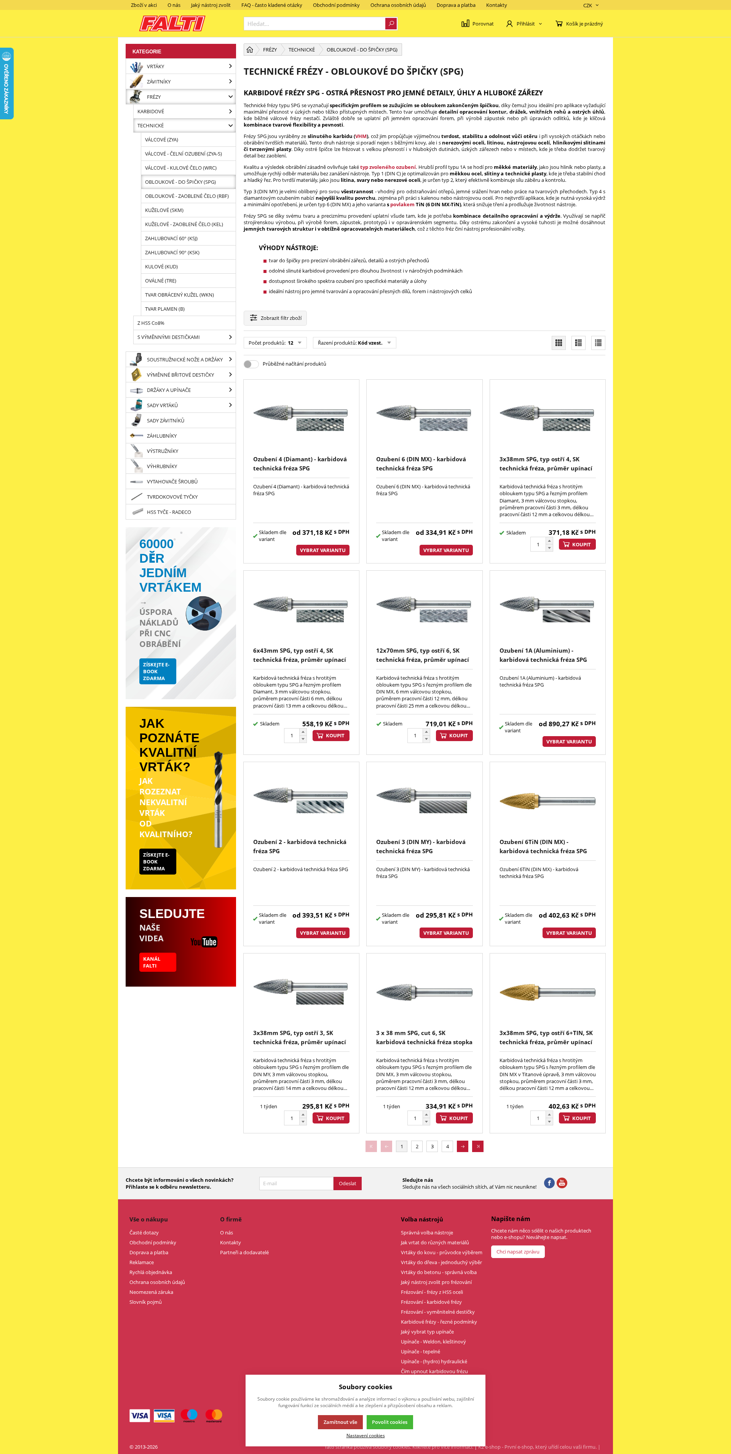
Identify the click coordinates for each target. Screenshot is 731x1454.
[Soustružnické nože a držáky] (230, 359)
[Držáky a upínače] (230, 390)
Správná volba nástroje (427, 1232)
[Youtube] (562, 1183)
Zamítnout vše (340, 1422)
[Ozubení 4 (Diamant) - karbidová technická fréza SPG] (301, 418)
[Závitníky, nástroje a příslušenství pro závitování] (230, 81)
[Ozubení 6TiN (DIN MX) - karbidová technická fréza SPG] (548, 801)
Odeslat (347, 1183)
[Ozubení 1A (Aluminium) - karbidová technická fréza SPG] (548, 609)
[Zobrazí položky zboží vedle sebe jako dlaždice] (559, 343)
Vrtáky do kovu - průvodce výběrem (441, 1252)
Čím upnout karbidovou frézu (434, 1371)
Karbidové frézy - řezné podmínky (439, 1321)
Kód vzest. (370, 342)
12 (290, 342)
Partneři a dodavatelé (244, 1252)
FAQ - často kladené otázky (271, 5)
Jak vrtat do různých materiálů (435, 1242)
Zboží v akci (144, 5)
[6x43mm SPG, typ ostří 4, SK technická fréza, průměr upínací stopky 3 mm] (301, 609)
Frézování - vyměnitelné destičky (438, 1311)
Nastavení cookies (365, 1435)
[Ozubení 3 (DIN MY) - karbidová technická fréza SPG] (424, 801)
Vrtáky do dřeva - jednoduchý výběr (441, 1262)
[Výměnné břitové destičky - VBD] (230, 374)
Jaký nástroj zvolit (211, 5)
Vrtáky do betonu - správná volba (439, 1272)
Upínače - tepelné (420, 1351)
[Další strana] (462, 1146)
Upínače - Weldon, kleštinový (433, 1341)
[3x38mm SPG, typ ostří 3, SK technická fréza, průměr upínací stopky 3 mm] (301, 992)
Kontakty (496, 5)
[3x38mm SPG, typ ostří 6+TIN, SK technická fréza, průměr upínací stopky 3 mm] (548, 992)
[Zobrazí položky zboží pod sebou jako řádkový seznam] (578, 343)
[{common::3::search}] (391, 23)
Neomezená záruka (151, 1292)
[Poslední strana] (478, 1146)
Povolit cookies (389, 1422)
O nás (174, 5)
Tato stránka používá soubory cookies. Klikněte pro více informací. (398, 1446)
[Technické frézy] (230, 125)
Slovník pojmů (145, 1301)
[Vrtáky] (230, 66)
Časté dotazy (144, 1232)
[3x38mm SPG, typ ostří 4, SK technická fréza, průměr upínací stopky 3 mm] (548, 418)
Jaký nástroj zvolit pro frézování (436, 1282)
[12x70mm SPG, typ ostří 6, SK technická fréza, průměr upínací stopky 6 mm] (424, 609)
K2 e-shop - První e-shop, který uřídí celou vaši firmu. (537, 1446)
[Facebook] (549, 1183)
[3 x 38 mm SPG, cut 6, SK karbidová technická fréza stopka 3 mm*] (424, 992)
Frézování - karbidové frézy (431, 1301)
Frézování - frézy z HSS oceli (432, 1292)
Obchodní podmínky (336, 5)
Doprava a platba (456, 5)
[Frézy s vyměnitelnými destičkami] (230, 337)
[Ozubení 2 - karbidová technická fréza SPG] (301, 801)
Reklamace (141, 1262)
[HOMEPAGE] (249, 49)
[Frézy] (230, 96)
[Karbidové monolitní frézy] (230, 111)
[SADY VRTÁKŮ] (230, 405)
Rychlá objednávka (150, 1272)
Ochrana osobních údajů (398, 5)
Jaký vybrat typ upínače (427, 1331)
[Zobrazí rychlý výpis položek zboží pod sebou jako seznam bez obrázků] (598, 343)
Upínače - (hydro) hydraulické (434, 1361)
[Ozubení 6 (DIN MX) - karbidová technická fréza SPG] (424, 418)
